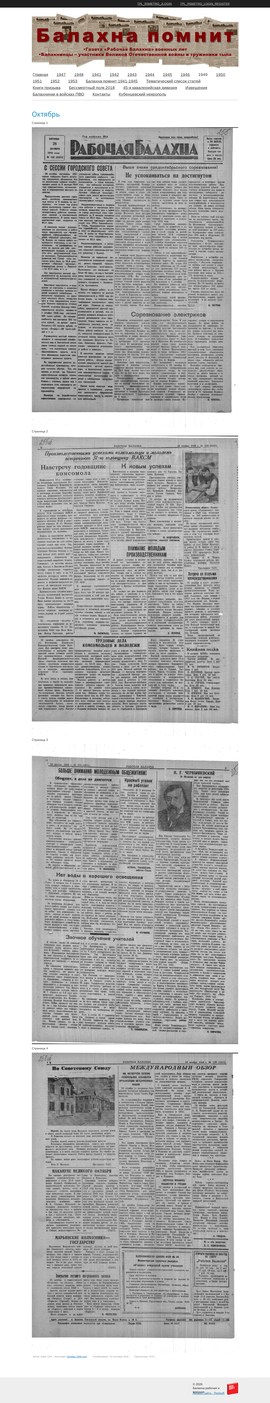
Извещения (196, 87)
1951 (37, 81)
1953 (72, 81)
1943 (132, 74)
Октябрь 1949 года (77, 1356)
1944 (149, 74)
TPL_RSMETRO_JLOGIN (154, 3)
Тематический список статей (173, 81)
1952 (55, 81)
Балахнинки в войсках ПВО (58, 94)
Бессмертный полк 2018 (92, 87)
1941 (96, 74)
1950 (220, 74)
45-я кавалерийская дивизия (150, 87)
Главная (40, 74)
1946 (185, 74)
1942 (114, 74)
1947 (61, 74)
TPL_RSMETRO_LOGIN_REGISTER (205, 3)
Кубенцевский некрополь (142, 94)
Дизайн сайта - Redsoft (208, 1393)
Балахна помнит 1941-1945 (112, 81)
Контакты (101, 94)
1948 (79, 74)
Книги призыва (47, 87)
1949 (203, 74)
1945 (167, 74)
